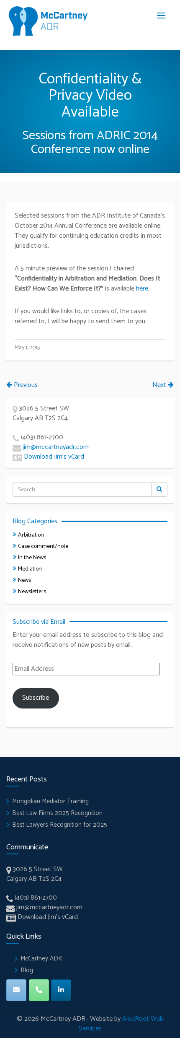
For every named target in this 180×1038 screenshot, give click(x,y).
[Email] (16, 990)
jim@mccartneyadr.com (56, 447)
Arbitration (31, 535)
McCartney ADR (41, 958)
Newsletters (32, 592)
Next (160, 385)
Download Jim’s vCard (54, 456)
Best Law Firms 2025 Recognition (57, 813)
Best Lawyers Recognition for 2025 (59, 825)
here (142, 288)
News (24, 580)
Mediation (30, 569)
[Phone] (39, 990)
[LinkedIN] (61, 990)
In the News (32, 558)
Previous (25, 385)
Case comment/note (43, 546)
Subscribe (35, 697)
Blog (27, 970)
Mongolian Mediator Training (50, 801)
